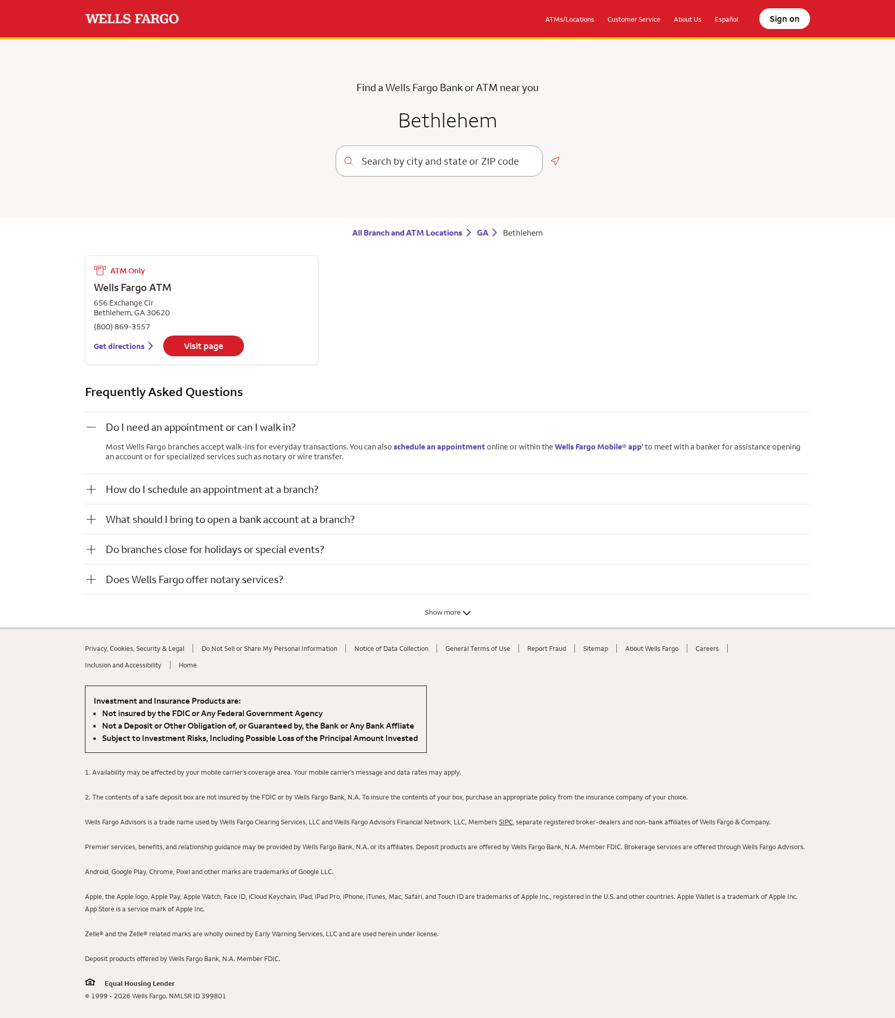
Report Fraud (546, 648)
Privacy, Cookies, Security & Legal (134, 648)
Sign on (785, 18)
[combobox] (448, 161)
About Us (687, 19)
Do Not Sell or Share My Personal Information (269, 648)
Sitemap (595, 648)
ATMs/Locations (569, 19)
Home (188, 665)
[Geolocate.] (555, 161)
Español (726, 19)
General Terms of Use (477, 648)
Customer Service (634, 19)
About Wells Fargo (652, 648)
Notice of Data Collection (391, 648)
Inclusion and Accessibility (123, 665)
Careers (707, 648)
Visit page (203, 346)
